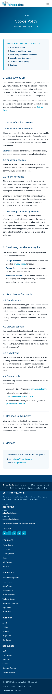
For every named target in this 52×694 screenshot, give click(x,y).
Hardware (6, 566)
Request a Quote (9, 672)
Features (6, 631)
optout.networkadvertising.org (19, 396)
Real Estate (7, 612)
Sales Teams (7, 586)
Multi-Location (8, 590)
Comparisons (7, 655)
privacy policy (20, 264)
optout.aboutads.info (37, 389)
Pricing (5, 627)
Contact (13, 65)
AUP (30, 686)
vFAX (5, 558)
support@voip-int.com (11, 519)
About (5, 623)
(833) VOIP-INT (20, 463)
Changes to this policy (19, 61)
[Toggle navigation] (47, 3)
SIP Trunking (7, 562)
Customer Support (9, 668)
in (4, 533)
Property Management (11, 578)
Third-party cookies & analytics (23, 55)
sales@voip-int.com (10, 513)
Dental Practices (9, 595)
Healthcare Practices (10, 603)
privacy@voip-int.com (22, 459)
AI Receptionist (8, 554)
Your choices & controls (20, 58)
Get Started (7, 640)
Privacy (5, 686)
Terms (12, 686)
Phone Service (8, 545)
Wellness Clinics (9, 599)
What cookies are (17, 47)
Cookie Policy (21, 686)
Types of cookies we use (20, 51)
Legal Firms (7, 608)
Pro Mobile (6, 549)
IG (24, 533)
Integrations (7, 636)
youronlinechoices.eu (15, 404)
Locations (6, 660)
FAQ (4, 651)
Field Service (7, 582)
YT (9, 533)
